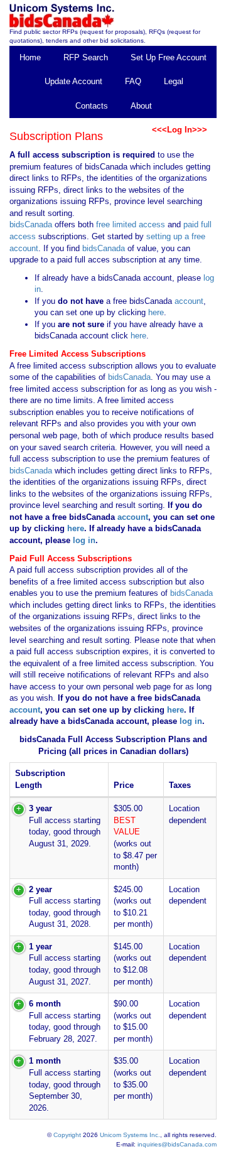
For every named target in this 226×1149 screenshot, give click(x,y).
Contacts (91, 106)
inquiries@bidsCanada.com (177, 1144)
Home (30, 57)
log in (84, 540)
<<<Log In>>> (179, 129)
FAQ (133, 81)
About (141, 106)
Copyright (67, 1134)
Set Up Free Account (169, 57)
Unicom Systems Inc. (130, 1134)
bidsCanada (30, 224)
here (156, 312)
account (187, 301)
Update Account (73, 81)
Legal (173, 81)
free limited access (130, 224)
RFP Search (85, 57)
